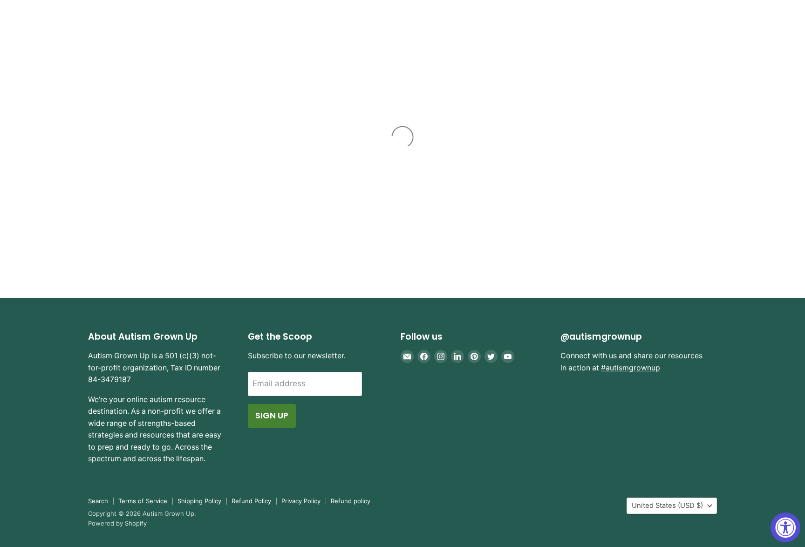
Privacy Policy (301, 501)
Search (98, 501)
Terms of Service (142, 501)
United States (667, 505)
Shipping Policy (199, 501)
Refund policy (350, 501)
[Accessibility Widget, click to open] (785, 527)
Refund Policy (251, 501)
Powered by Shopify (117, 523)
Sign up (271, 415)
